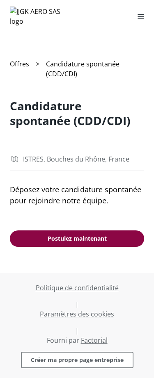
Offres (19, 63)
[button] (137, 16)
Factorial (94, 340)
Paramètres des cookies (77, 314)
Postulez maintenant (77, 238)
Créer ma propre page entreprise (77, 360)
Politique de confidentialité (77, 287)
